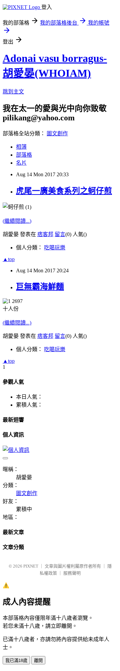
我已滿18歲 (16, 660)
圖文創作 (57, 133)
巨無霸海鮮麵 (40, 286)
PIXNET (30, 566)
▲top (9, 259)
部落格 (24, 155)
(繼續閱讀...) (17, 221)
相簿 (21, 147)
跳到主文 (13, 91)
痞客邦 (45, 234)
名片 (21, 163)
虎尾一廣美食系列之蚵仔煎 (64, 191)
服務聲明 (72, 573)
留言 (60, 234)
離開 (38, 660)
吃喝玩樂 (54, 247)
